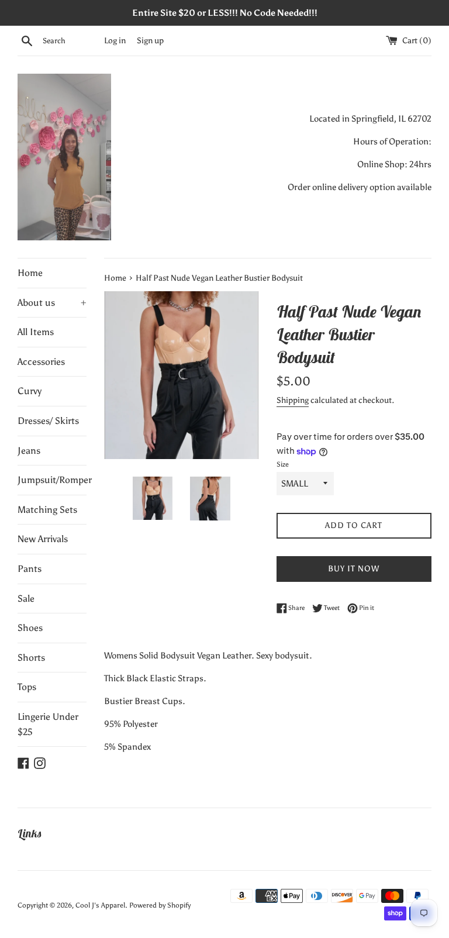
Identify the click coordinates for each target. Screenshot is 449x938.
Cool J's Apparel (100, 905)
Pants (30, 568)
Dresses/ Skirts (48, 420)
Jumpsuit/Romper (52, 479)
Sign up (150, 41)
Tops (27, 686)
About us (52, 302)
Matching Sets (47, 509)
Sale (26, 598)
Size (283, 464)
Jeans (29, 450)
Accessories (41, 361)
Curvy (30, 390)
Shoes (30, 627)
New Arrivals (43, 538)
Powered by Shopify (160, 905)
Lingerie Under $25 (48, 724)
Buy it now (353, 569)
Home (30, 272)
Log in (115, 41)
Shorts (31, 657)
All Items (36, 331)
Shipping (293, 400)
